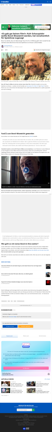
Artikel (15, 301)
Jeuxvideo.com (33, 420)
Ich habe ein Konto (10, 326)
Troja (42, 86)
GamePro (21, 420)
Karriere (38, 416)
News (9, 301)
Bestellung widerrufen (32, 416)
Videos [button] (13, 4)
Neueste (9, 336)
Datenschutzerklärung (25, 417)
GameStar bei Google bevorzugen (43, 49)
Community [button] (27, 4)
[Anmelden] (33, 410)
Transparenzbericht (40, 417)
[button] (48, 2)
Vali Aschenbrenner (8, 45)
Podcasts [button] (21, 4)
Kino (12, 301)
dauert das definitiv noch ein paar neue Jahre (39, 250)
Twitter (19, 423)
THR (31, 136)
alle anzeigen (47, 379)
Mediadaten (19, 417)
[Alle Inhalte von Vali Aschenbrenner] (2, 46)
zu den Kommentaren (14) (25, 305)
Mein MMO (25, 420)
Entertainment (4, 301)
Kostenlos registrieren (25, 326)
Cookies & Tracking (33, 417)
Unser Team (11, 416)
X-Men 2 (35, 86)
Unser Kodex (16, 416)
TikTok (29, 423)
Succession (29, 86)
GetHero (29, 420)
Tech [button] (17, 4)
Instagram (26, 423)
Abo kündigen (26, 416)
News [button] (10, 4)
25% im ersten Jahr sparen (42, 27)
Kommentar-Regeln (12, 316)
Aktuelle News (7, 379)
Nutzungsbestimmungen (13, 417)
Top (42, 336)
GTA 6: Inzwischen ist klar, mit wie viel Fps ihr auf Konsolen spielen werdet (42, 385)
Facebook (22, 423)
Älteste (26, 336)
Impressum (6, 416)
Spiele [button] (6, 4)
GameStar (17, 420)
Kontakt (45, 416)
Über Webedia (20, 416)
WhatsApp (32, 423)
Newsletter (42, 416)
